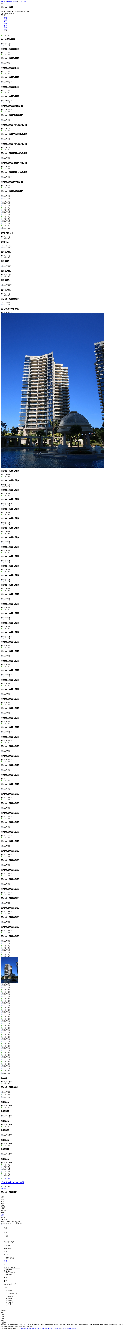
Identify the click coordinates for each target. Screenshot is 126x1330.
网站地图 (64, 1328)
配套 (5, 27)
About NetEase (24, 1328)
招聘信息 (44, 1328)
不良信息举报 (71, 1328)
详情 (5, 20)
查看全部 (3, 1188)
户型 (5, 21)
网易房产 (3, 1)
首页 (5, 18)
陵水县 (15, 1)
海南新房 (9, 1)
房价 (5, 23)
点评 (5, 29)
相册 (5, 25)
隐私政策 (57, 1328)
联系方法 (38, 1328)
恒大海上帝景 (22, 1)
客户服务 (51, 1328)
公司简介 (31, 1328)
